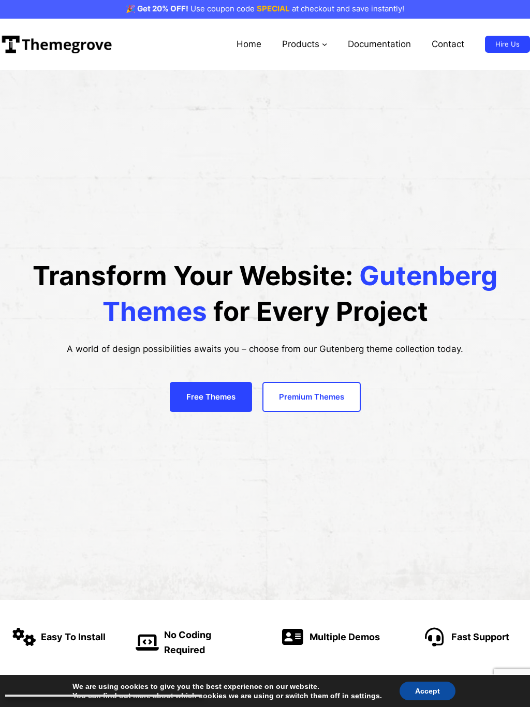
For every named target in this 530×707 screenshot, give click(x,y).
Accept (427, 691)
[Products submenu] (324, 44)
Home (249, 43)
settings (365, 695)
